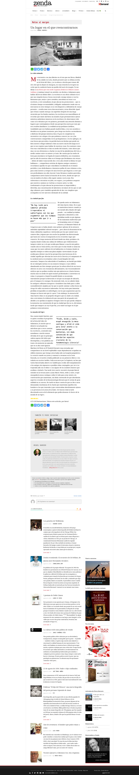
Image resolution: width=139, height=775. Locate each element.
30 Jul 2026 (95, 709)
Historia (49, 11)
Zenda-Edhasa (90, 11)
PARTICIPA (92, 1)
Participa (80, 770)
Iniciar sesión (77, 496)
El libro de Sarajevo (98, 715)
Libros (57, 11)
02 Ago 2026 (96, 700)
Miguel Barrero (42, 30)
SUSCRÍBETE (85, 1)
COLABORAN (78, 1)
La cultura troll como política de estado (58, 630)
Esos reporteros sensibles (100, 705)
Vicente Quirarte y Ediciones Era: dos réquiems (61, 753)
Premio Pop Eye (105, 770)
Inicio (31, 15)
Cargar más (56, 762)
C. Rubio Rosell (58, 755)
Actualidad (65, 11)
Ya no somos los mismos (54, 432)
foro (38, 479)
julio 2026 (90, 730)
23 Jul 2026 (95, 719)
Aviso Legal (59, 770)
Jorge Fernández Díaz (59, 632)
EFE (54, 693)
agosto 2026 (91, 727)
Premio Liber (97, 770)
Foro (98, 11)
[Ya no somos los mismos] (56, 425)
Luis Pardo (56, 731)
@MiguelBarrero (53, 467)
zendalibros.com (58, 563)
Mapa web (85, 770)
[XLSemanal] (103, 4)
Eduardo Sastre (57, 524)
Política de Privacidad (68, 770)
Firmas (34, 11)
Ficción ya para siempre (68, 432)
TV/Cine (81, 11)
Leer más (46, 552)
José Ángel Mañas (58, 671)
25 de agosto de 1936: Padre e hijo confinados (60, 668)
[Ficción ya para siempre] (70, 425)
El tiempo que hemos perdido (41, 432)
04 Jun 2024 (33, 30)
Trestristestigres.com (51, 770)
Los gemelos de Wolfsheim (53, 521)
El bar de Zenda (97, 699)
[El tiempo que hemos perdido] (41, 425)
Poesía (42, 11)
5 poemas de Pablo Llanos (53, 595)
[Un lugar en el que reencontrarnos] (56, 51)
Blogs (73, 11)
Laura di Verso (57, 598)
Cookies (75, 770)
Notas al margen (43, 15)
